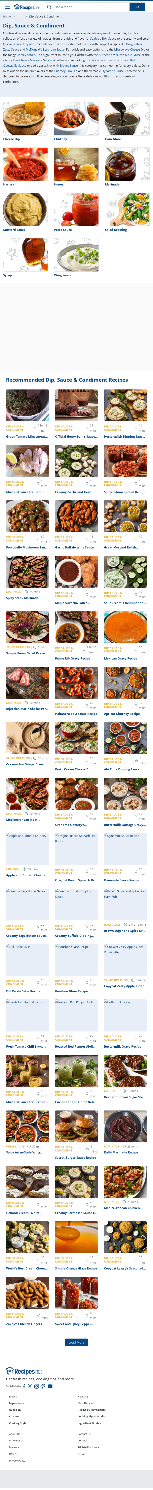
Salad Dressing (116, 230)
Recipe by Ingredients (91, 1410)
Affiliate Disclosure (88, 1447)
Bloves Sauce (69, 65)
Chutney (60, 139)
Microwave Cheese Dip (129, 49)
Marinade (112, 184)
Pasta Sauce (63, 230)
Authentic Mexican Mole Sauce (120, 55)
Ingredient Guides (89, 1423)
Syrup (7, 275)
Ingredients (16, 1403)
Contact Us (84, 1434)
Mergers (14, 1447)
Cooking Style (17, 1423)
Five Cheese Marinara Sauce (32, 60)
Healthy (83, 1396)
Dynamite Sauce (113, 71)
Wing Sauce (62, 275)
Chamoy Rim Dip (65, 71)
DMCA (13, 1454)
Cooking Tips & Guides (92, 1416)
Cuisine (14, 1416)
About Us (14, 1434)
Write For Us (16, 1440)
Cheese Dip (11, 139)
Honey (59, 184)
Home (7, 16)
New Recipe (85, 1403)
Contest (82, 1440)
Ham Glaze (113, 139)
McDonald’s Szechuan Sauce (45, 49)
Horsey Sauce (26, 55)
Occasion (15, 1410)
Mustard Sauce (14, 230)
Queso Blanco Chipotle (18, 44)
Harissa (8, 184)
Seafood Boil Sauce (103, 38)
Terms (81, 1454)
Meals (13, 1396)
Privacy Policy (17, 1460)
